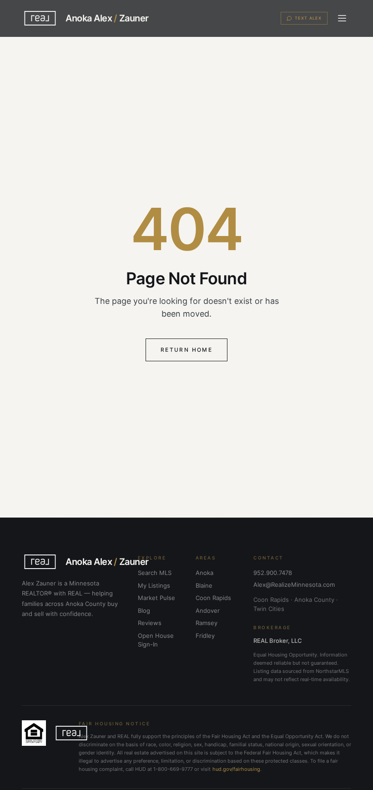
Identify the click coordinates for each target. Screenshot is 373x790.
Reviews (149, 622)
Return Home (186, 349)
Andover (208, 610)
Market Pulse (156, 597)
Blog (144, 610)
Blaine (204, 585)
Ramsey (206, 622)
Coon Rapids (213, 597)
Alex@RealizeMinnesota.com (294, 584)
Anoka (204, 572)
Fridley (205, 635)
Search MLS (154, 572)
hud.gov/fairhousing (236, 769)
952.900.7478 (272, 572)
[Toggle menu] (342, 18)
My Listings (154, 585)
